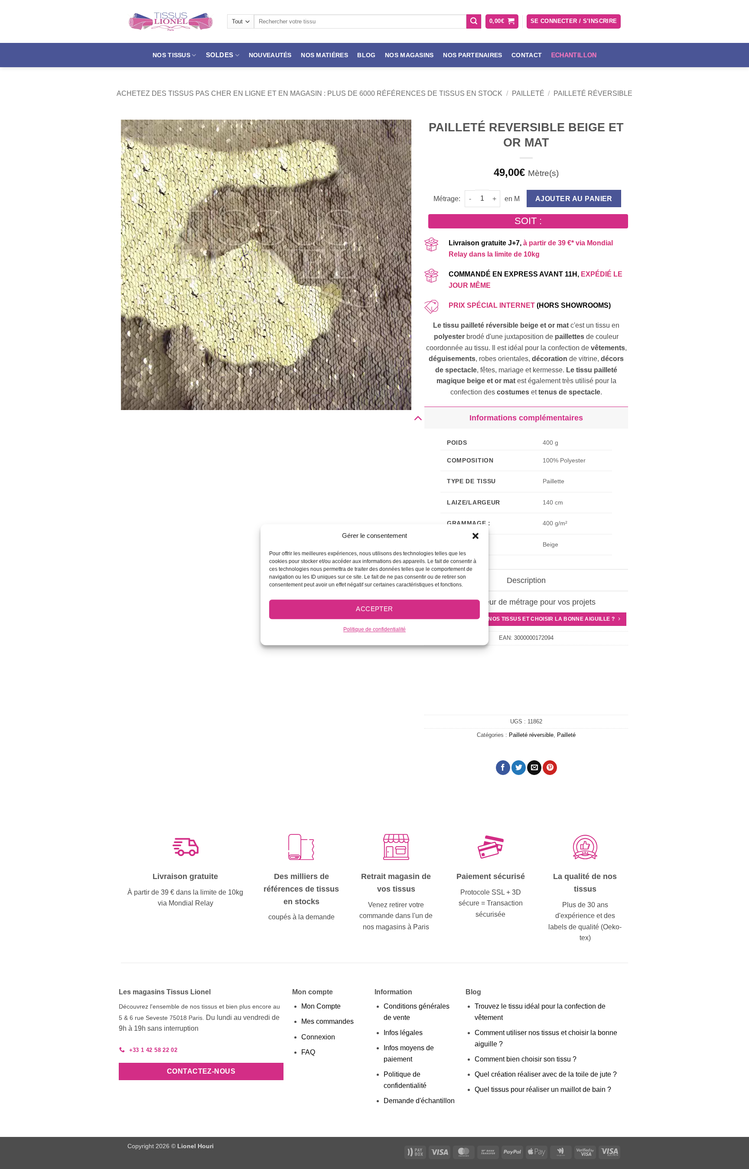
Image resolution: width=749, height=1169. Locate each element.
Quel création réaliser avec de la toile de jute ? (546, 1074)
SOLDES (220, 55)
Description (526, 580)
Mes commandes (327, 1021)
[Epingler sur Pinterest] (550, 767)
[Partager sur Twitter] (518, 767)
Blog (366, 55)
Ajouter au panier (573, 198)
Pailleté (528, 93)
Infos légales (403, 1032)
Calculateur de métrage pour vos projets (526, 602)
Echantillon (574, 55)
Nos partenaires (472, 55)
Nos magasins (409, 55)
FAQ (308, 1052)
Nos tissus (171, 55)
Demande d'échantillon (419, 1100)
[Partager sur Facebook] (503, 767)
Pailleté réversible (593, 93)
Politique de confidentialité (374, 629)
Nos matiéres (324, 55)
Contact (526, 55)
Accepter (374, 608)
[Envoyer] (473, 21)
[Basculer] (417, 417)
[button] (475, 535)
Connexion (318, 1037)
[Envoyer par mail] (534, 767)
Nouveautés (270, 55)
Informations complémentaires (526, 418)
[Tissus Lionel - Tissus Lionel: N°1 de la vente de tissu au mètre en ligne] (170, 22)
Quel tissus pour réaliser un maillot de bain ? (543, 1089)
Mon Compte (321, 1006)
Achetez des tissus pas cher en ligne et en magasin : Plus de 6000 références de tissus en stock (309, 93)
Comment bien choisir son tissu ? (525, 1059)
